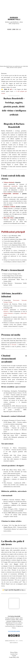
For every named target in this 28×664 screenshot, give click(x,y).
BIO (17, 29)
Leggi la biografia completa (14, 631)
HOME (9, 29)
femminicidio (7, 186)
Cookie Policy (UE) (14, 657)
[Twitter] (12, 636)
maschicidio (14, 186)
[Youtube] (14, 636)
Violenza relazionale (9, 182)
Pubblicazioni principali (13, 231)
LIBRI (13, 29)
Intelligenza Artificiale (9, 206)
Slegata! (16, 564)
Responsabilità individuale (11, 193)
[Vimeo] (19, 636)
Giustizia (6, 311)
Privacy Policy (14, 652)
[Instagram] (16, 636)
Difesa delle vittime (9, 218)
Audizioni (6, 309)
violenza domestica (8, 313)
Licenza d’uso (14, 654)
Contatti (14, 655)
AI (20, 29)
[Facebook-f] (9, 636)
